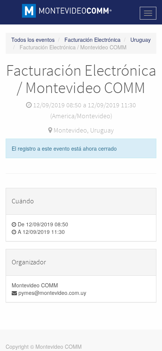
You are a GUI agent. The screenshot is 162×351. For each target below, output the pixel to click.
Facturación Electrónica (92, 39)
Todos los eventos (33, 39)
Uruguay (140, 39)
